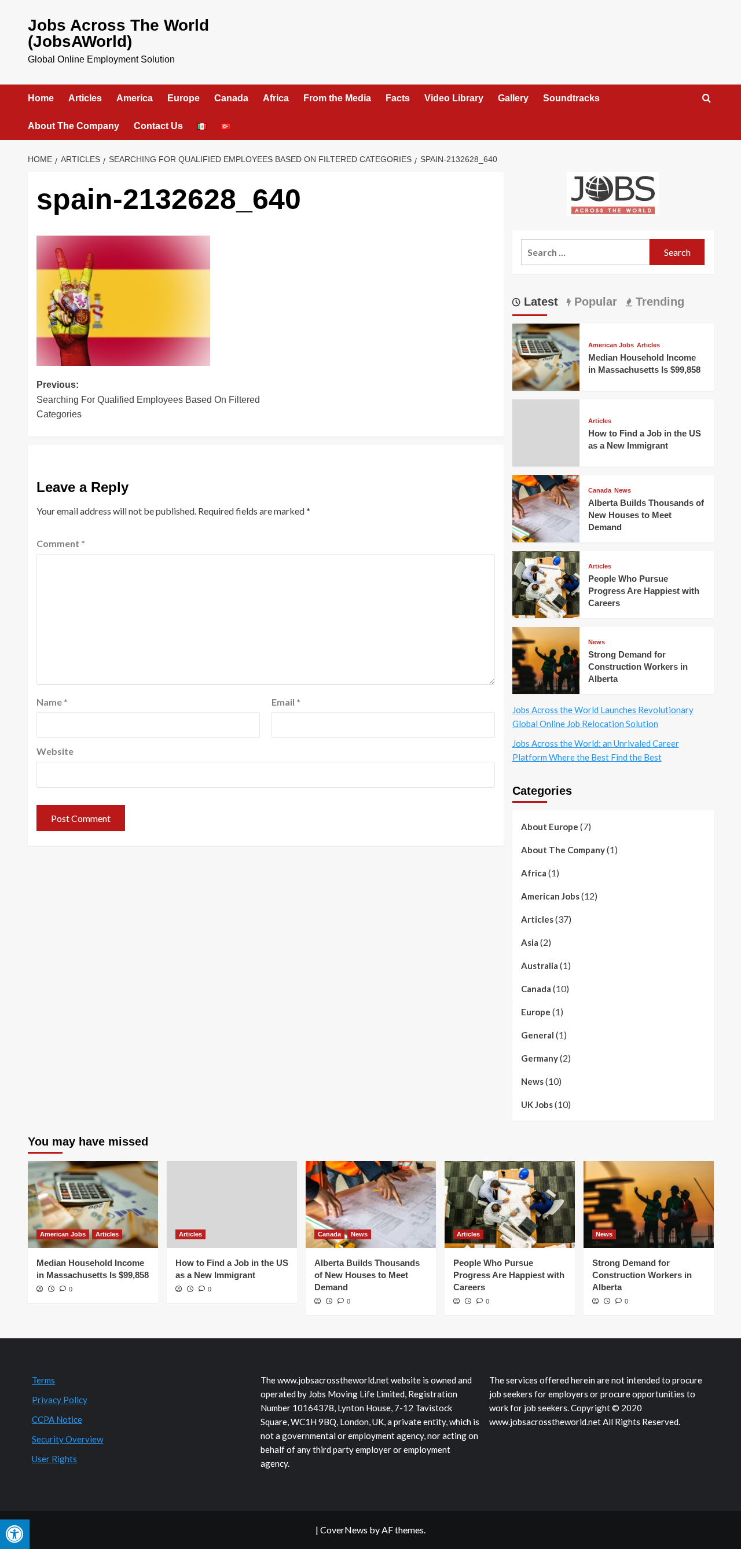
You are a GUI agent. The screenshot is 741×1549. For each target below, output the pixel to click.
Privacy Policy (59, 1399)
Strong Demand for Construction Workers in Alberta (638, 666)
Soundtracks (571, 98)
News (622, 490)
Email (286, 701)
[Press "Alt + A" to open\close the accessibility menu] (15, 1534)
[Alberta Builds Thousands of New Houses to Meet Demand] (545, 507)
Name (52, 701)
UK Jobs (537, 1104)
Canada (231, 98)
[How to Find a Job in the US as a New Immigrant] (232, 1204)
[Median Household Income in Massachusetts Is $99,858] (545, 355)
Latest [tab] (539, 301)
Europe (183, 98)
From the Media (337, 98)
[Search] (706, 99)
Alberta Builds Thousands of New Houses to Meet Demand (646, 515)
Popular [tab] (594, 301)
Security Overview (67, 1439)
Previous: (148, 399)
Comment (60, 543)
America (134, 98)
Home (41, 98)
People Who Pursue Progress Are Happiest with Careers (643, 591)
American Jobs (611, 345)
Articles (85, 98)
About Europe (549, 826)
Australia (539, 965)
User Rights (54, 1458)
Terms (43, 1380)
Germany (539, 1058)
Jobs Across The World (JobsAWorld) (118, 33)
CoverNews (344, 1529)
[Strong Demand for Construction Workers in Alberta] (545, 659)
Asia (529, 942)
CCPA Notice (57, 1419)
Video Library (453, 98)
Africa (276, 98)
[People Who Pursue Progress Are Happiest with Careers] (545, 583)
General (537, 1035)
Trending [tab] (658, 301)
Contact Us (158, 126)
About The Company (73, 126)
